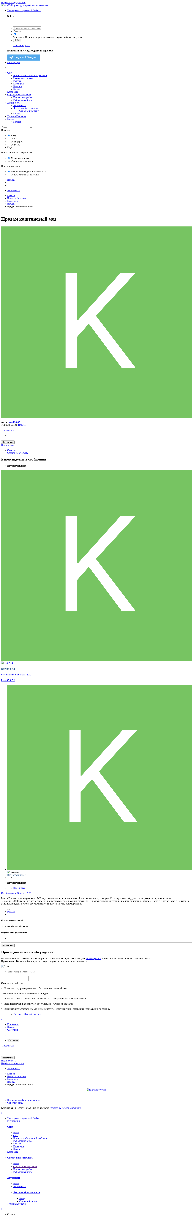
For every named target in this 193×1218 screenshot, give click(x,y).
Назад (16, 1132)
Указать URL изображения (27, 1014)
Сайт (9, 72)
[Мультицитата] (8, 909)
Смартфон (12, 1029)
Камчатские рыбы (22, 97)
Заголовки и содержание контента (28, 171)
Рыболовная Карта (22, 100)
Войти (17, 40)
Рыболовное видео (23, 78)
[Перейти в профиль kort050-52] (96, 417)
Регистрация (13, 62)
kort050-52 (14, 422)
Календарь (18, 83)
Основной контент (29, 111)
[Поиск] (31, 127)
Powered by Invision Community (65, 1108)
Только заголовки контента (25, 174)
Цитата (11, 911)
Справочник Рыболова (19, 94)
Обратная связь (15, 1102)
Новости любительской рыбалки (30, 75)
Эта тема (15, 144)
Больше (17, 89)
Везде (14, 135)
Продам (22, 425)
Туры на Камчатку (16, 116)
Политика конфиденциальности (23, 1100)
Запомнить (18, 37)
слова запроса (20, 158)
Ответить (12, 450)
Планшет (12, 1027)
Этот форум (17, 141)
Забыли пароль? (21, 45)
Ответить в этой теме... (13, 983)
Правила (17, 86)
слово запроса (22, 161)
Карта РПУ (13, 92)
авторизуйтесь (93, 958)
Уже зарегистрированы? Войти (24, 10)
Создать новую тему (17, 453)
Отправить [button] (13, 1040)
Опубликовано (16, 674)
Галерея (17, 81)
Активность (13, 102)
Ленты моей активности (25, 108)
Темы (14, 138)
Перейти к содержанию (13, 2)
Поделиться (7, 430)
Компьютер (13, 1024)
